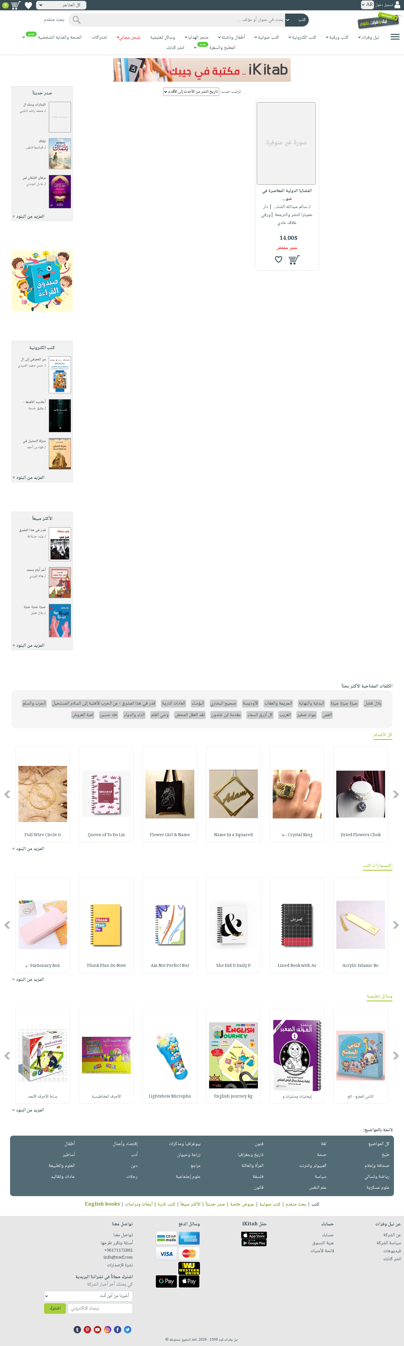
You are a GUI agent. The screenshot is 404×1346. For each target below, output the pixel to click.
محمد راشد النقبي (31, 111)
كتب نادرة (166, 1205)
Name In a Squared (233, 835)
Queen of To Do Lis (106, 835)
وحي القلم (160, 715)
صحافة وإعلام (377, 1166)
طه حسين (108, 715)
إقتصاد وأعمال (125, 1144)
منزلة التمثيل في (34, 441)
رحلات (132, 1177)
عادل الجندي (34, 184)
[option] (360, 794)
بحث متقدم (296, 1205)
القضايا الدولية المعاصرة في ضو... (287, 195)
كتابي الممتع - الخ (361, 1096)
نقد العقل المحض (190, 715)
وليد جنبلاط (35, 536)
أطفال (69, 1144)
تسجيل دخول (384, 5)
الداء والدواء (134, 715)
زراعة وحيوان (189, 1155)
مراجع (195, 1166)
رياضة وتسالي (377, 1177)
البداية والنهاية (311, 704)
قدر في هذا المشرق (32, 530)
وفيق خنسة (35, 408)
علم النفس (318, 1188)
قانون (259, 1188)
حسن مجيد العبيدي (30, 366)
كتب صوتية (270, 1205)
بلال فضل (36, 613)
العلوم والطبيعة (62, 1166)
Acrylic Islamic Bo (360, 966)
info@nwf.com (118, 1257)
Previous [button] (396, 794)
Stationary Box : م (42, 966)
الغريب (285, 715)
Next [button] (8, 794)
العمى (327, 715)
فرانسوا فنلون (34, 148)
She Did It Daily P (233, 966)
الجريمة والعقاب (278, 704)
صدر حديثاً (215, 1205)
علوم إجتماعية (188, 1177)
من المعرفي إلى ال (33, 359)
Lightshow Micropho (170, 1096)
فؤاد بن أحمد (35, 447)
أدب (134, 1155)
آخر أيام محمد (36, 570)
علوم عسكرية (378, 1188)
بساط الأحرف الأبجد (42, 1096)
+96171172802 (118, 1250)
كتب (315, 1205)
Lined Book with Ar (297, 966)
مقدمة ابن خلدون (226, 715)
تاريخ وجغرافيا (251, 1155)
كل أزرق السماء (260, 715)
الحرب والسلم (34, 704)
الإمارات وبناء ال (34, 105)
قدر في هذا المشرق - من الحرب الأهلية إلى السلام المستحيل (103, 704)
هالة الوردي (36, 576)
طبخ (386, 1155)
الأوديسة (250, 704)
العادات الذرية (173, 704)
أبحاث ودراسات (139, 1205)
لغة (324, 1144)
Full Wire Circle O (43, 835)
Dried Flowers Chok (361, 835)
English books (102, 1205)
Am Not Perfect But (170, 966)
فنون (259, 1144)
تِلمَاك (42, 141)
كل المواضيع (379, 1144)
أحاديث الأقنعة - (34, 402)
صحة (322, 1155)
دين (134, 1166)
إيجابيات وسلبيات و (297, 1096)
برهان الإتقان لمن (34, 178)
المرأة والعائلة (252, 1166)
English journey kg (233, 1096)
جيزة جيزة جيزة (35, 607)
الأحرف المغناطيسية (106, 1096)
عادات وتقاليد (63, 1177)
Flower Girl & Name (170, 835)
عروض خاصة (242, 1205)
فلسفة (258, 1177)
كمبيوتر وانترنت (313, 1166)
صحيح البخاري (223, 704)
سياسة (321, 1177)
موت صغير (306, 715)
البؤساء (198, 704)
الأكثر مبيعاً (190, 1205)
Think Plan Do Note (106, 966)
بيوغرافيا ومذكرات (185, 1144)
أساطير (69, 1155)
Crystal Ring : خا (297, 835)
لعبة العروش (82, 715)
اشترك (55, 1308)
